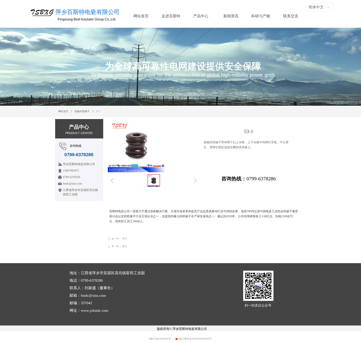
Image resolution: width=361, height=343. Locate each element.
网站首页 (63, 111)
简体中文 (316, 7)
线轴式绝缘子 (82, 111)
